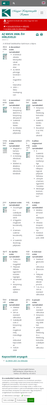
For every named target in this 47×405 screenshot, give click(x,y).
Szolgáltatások (14, 26)
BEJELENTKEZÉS (4, 3)
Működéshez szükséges (12, 395)
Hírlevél (26, 26)
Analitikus (27, 395)
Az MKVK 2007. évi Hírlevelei (17, 361)
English (43, 3)
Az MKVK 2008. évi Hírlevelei (15, 29)
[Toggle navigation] (41, 12)
